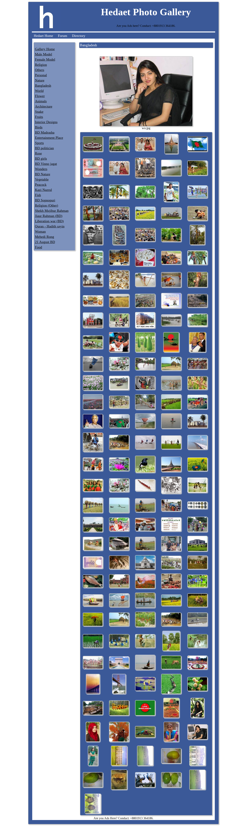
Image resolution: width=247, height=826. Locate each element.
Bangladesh (43, 85)
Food (38, 247)
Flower (40, 96)
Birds (38, 127)
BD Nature (42, 174)
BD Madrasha (44, 132)
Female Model (45, 59)
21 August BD (45, 242)
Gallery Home (45, 49)
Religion (41, 65)
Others (39, 70)
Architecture (43, 106)
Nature (39, 80)
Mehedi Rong (44, 237)
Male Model (43, 54)
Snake (39, 112)
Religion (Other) (46, 205)
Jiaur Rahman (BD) (48, 216)
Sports (39, 143)
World (39, 91)
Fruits (39, 117)
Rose (38, 153)
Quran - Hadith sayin (49, 226)
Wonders (41, 169)
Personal (41, 75)
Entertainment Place (49, 138)
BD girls (41, 158)
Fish (38, 195)
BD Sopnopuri (45, 200)
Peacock (41, 185)
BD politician (44, 148)
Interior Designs (46, 122)
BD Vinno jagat (46, 164)
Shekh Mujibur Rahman (52, 211)
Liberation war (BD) (49, 221)
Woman (40, 231)
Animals (41, 101)
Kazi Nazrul (43, 190)
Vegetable (42, 179)
